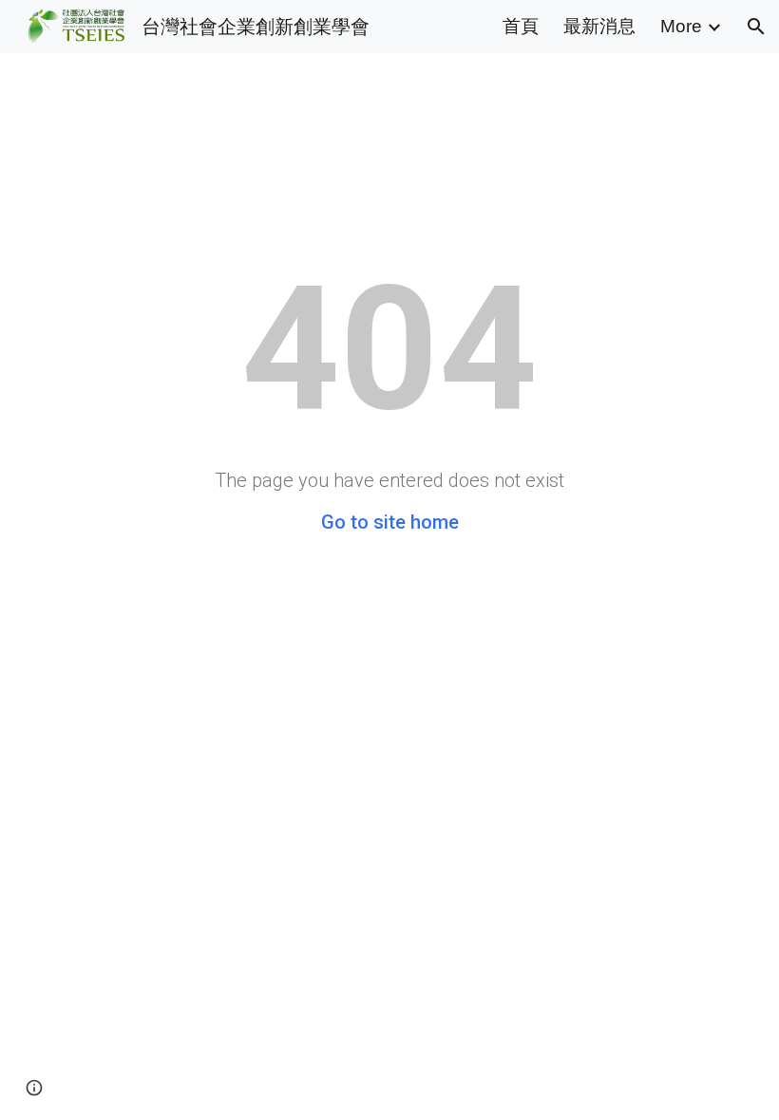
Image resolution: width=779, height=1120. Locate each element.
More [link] (681, 26)
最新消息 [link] (599, 26)
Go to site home (390, 522)
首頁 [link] (521, 26)
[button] (756, 26)
